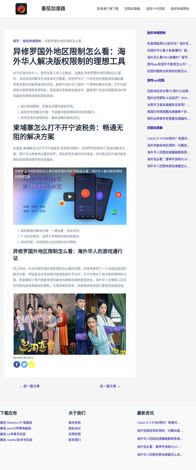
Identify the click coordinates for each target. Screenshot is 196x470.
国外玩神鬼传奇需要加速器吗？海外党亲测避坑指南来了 (169, 118)
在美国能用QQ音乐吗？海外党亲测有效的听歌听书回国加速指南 (169, 43)
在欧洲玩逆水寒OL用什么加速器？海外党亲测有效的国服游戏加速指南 (169, 91)
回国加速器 (132, 8)
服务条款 (75, 422)
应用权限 (75, 434)
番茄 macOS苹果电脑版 (15, 428)
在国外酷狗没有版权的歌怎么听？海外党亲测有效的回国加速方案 (169, 71)
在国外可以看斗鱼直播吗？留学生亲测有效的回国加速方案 (169, 50)
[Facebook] (16, 364)
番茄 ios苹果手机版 (13, 434)
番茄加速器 (53, 8)
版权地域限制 (180, 8)
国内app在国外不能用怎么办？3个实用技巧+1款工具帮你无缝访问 (169, 64)
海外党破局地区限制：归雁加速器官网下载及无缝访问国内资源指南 (169, 145)
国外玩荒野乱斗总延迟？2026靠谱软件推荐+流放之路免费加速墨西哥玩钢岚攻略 (169, 98)
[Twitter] (24, 364)
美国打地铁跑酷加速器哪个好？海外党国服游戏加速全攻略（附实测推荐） (169, 111)
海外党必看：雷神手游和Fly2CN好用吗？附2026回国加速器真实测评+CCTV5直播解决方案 (169, 159)
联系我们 (75, 439)
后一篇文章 (110, 386)
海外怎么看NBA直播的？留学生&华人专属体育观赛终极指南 (169, 57)
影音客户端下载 (107, 8)
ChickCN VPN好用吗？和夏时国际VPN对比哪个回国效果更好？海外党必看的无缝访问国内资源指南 (169, 138)
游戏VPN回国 (155, 8)
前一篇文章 (29, 386)
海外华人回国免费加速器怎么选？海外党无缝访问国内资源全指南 (169, 166)
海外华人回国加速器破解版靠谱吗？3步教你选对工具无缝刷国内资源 (169, 152)
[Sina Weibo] (31, 364)
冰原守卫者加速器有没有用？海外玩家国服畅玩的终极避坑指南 (169, 104)
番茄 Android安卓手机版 (16, 439)
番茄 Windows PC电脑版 (16, 422)
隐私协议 (75, 428)
